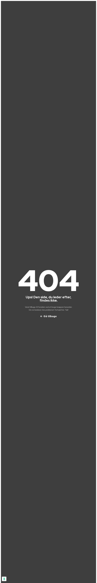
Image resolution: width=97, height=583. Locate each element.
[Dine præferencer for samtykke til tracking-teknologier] (4, 579)
